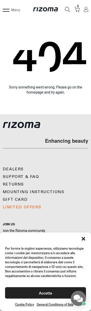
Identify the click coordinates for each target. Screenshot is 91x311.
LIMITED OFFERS (22, 207)
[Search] (67, 9)
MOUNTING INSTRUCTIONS (33, 192)
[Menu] (6, 9)
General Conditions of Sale (55, 304)
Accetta (45, 293)
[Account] (86, 9)
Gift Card (15, 199)
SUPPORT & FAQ (21, 176)
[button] (83, 238)
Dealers (13, 169)
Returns (13, 184)
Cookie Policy (24, 304)
